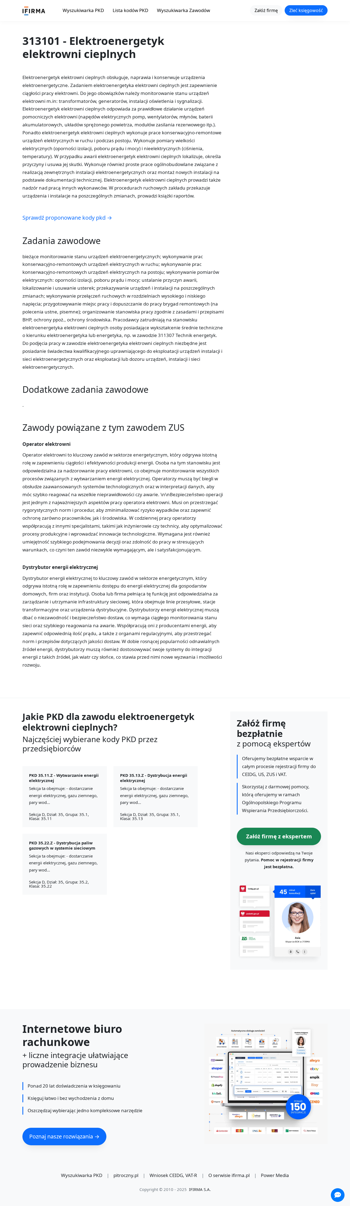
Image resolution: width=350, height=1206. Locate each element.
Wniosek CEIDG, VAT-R (173, 1175)
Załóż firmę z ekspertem (279, 836)
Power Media (275, 1175)
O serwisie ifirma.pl (229, 1175)
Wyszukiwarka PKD (83, 10)
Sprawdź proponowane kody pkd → (67, 217)
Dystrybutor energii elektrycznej (60, 567)
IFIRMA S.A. (200, 1189)
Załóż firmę (266, 10)
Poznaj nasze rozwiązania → (64, 1136)
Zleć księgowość (306, 10)
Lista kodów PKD (130, 10)
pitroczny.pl (125, 1175)
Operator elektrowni (46, 444)
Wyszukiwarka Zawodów (183, 10)
